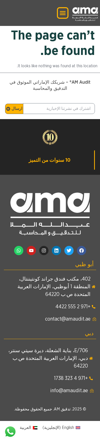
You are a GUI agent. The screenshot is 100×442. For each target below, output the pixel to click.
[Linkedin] (56, 250)
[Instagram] (43, 250)
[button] (63, 13)
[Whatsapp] (18, 250)
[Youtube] (31, 250)
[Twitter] (69, 250)
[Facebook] (81, 250)
